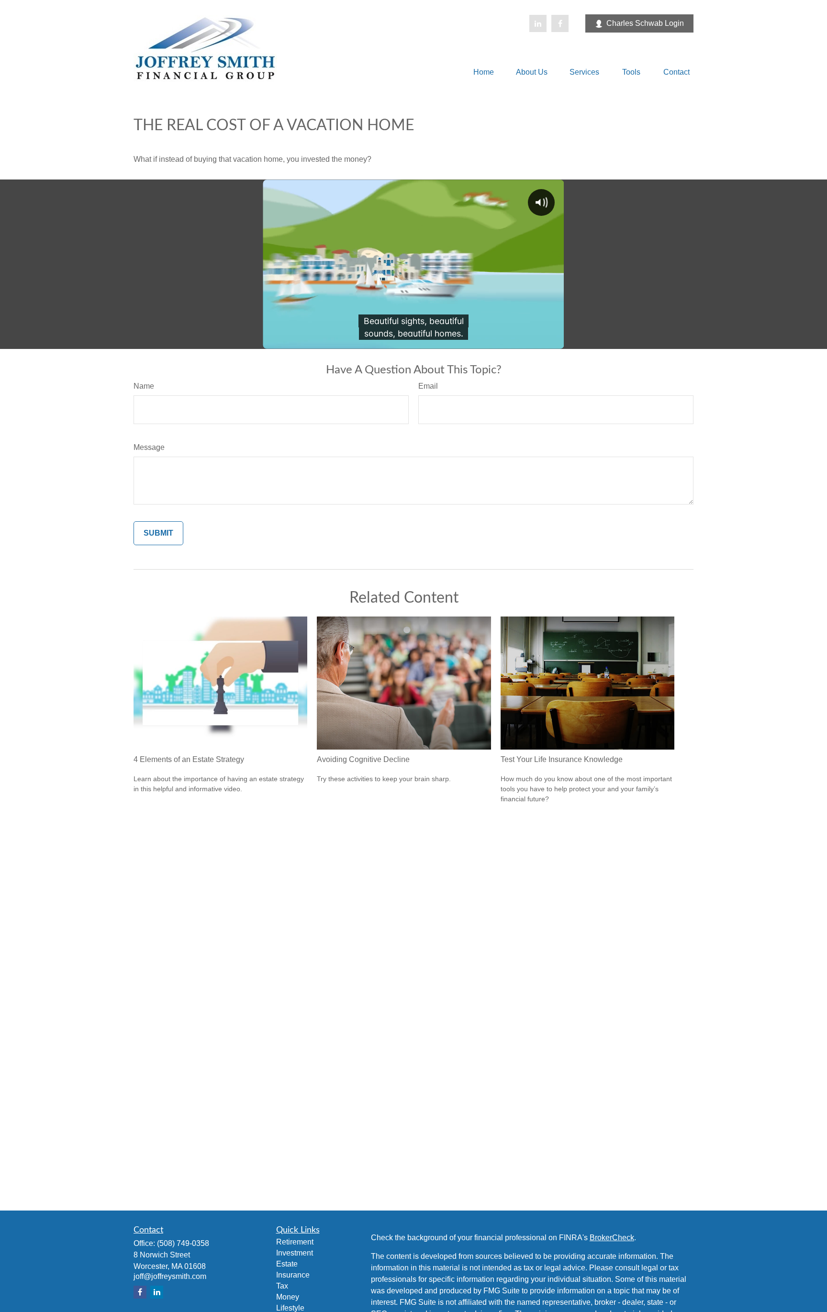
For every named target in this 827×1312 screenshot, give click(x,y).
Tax (282, 1286)
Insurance (293, 1275)
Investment (294, 1253)
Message (149, 447)
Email (428, 386)
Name (144, 386)
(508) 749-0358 (183, 1243)
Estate (287, 1264)
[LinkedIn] (538, 23)
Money (287, 1297)
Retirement (294, 1242)
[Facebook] (560, 23)
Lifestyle (290, 1308)
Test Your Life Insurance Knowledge (562, 759)
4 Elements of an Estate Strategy (189, 759)
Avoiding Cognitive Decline (363, 759)
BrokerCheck (612, 1238)
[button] (483, 72)
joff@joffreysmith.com (170, 1276)
